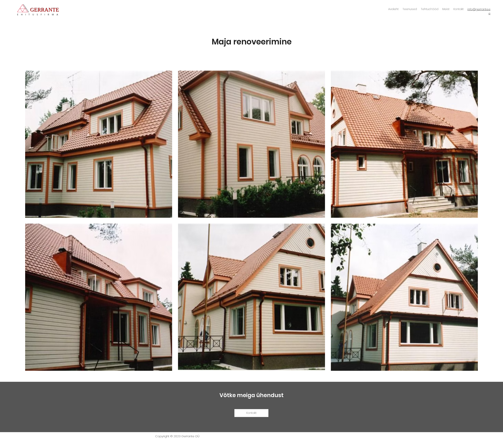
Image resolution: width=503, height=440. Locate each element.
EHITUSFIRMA (39, 14)
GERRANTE (44, 10)
